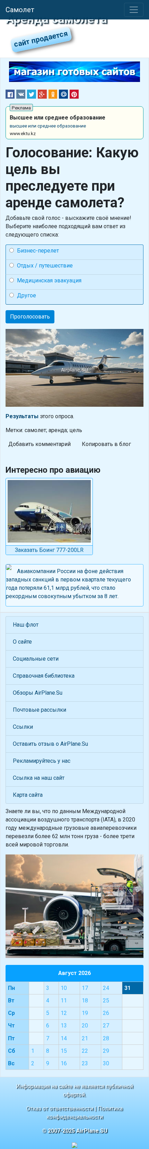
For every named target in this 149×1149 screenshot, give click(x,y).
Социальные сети (36, 658)
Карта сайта (28, 795)
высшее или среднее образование (48, 126)
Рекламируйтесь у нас (41, 761)
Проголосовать (30, 316)
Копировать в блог (106, 444)
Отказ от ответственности (59, 1108)
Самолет (20, 10)
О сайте (22, 641)
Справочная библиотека (43, 675)
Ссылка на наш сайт (38, 778)
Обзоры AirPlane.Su (37, 692)
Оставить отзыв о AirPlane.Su (50, 744)
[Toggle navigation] (133, 10)
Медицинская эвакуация (49, 280)
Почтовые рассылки (39, 709)
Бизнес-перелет (38, 250)
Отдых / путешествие (45, 265)
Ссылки (23, 727)
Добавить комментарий (39, 444)
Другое (26, 295)
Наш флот (25, 624)
